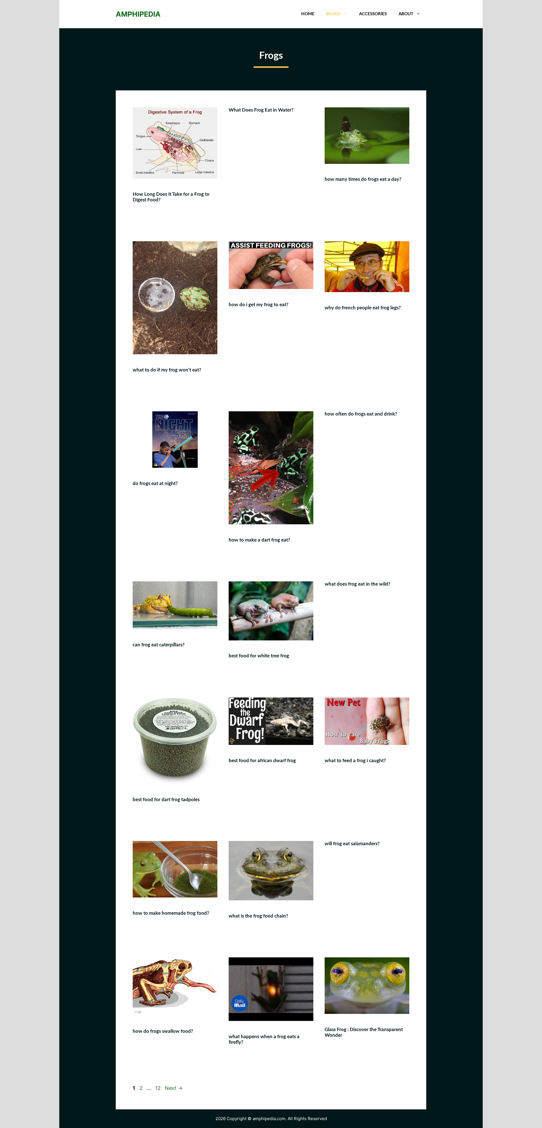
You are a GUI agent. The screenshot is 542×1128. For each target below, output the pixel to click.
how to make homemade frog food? (171, 913)
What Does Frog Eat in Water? (261, 110)
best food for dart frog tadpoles (166, 799)
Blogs (333, 14)
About (406, 14)
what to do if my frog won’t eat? (167, 370)
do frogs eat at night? (155, 483)
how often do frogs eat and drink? (361, 414)
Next (174, 1088)
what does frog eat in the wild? (357, 584)
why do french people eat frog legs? (363, 307)
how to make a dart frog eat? (259, 540)
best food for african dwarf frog (262, 760)
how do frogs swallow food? (163, 1031)
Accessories (373, 14)
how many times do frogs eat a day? (363, 179)
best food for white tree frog (259, 655)
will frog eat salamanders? (352, 843)
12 (158, 1088)
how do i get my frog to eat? (259, 304)
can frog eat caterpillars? (159, 644)
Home (307, 14)
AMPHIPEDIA (138, 14)
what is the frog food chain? (258, 916)
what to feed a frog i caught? (355, 760)
